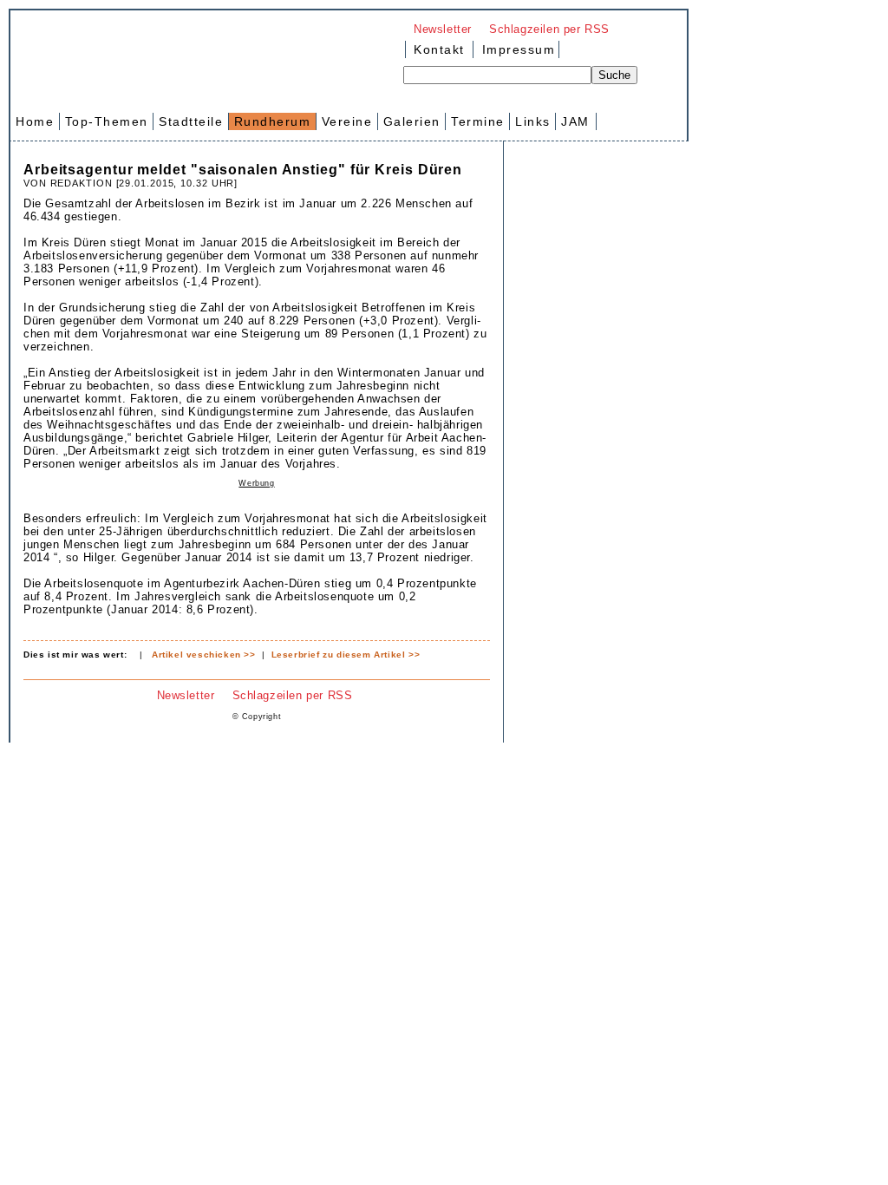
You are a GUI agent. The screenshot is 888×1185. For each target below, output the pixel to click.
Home (35, 121)
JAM (575, 121)
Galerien (412, 121)
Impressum (516, 49)
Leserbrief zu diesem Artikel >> (346, 654)
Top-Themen (106, 121)
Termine (478, 121)
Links (533, 121)
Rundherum (272, 121)
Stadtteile (191, 121)
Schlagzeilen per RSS (549, 29)
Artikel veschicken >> (204, 654)
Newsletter (443, 29)
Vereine (347, 121)
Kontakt (439, 49)
